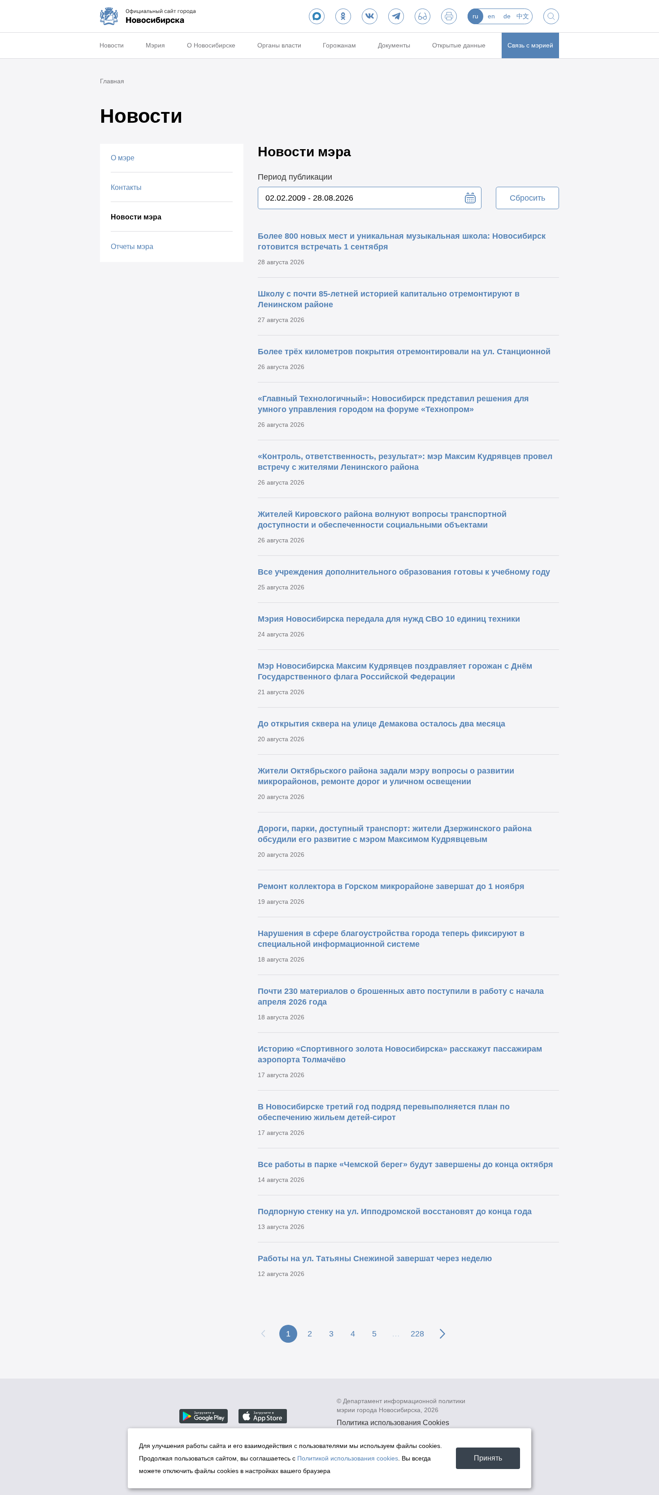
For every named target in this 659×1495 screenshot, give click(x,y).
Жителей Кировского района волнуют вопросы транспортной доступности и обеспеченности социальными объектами (382, 519)
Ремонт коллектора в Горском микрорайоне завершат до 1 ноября (391, 886)
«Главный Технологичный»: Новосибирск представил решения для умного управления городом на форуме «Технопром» (393, 404)
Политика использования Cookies (393, 1422)
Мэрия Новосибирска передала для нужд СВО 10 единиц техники (389, 618)
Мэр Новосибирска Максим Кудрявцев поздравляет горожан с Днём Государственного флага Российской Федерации (395, 671)
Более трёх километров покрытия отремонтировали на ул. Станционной (404, 351)
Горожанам (339, 45)
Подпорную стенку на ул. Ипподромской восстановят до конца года (395, 1211)
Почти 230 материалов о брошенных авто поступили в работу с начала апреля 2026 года (401, 996)
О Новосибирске (211, 45)
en (491, 16)
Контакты (126, 187)
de (507, 16)
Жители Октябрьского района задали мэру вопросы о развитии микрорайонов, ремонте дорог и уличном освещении (386, 776)
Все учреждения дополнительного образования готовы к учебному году (404, 571)
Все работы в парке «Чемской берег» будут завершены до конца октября (405, 1164)
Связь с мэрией (530, 45)
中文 (522, 16)
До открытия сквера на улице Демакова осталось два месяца (381, 723)
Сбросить (527, 197)
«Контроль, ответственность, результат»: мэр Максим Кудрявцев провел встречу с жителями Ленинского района (405, 462)
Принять (488, 1458)
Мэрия (155, 45)
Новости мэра (136, 217)
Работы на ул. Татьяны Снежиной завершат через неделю (375, 1258)
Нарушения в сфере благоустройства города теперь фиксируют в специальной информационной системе (391, 939)
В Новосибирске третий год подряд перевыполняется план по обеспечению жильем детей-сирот (384, 1112)
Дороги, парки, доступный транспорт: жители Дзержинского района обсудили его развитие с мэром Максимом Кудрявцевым (395, 834)
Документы (394, 45)
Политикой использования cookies (347, 1458)
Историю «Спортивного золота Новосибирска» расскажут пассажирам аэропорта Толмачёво (400, 1054)
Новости (112, 45)
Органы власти (279, 45)
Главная (112, 81)
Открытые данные (459, 45)
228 (417, 1333)
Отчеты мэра (132, 246)
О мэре (122, 158)
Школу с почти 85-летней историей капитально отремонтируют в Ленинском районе (389, 299)
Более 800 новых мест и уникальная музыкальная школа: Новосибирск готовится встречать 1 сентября (402, 241)
